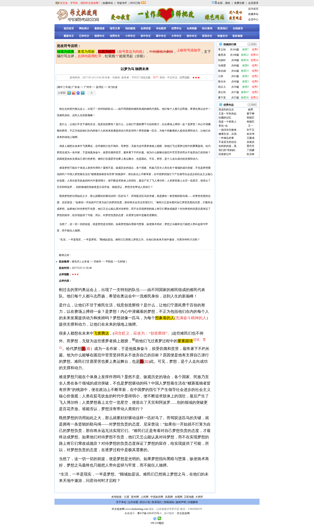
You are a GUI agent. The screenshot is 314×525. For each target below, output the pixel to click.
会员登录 (253, 2)
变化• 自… (224, 125)
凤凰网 (169, 496)
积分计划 (145, 502)
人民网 (144, 496)
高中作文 (161, 35)
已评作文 (84, 35)
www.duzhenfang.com (136, 508)
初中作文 (146, 35)
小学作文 (130, 35)
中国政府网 (156, 496)
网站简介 (84, 28)
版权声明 (181, 502)
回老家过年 (225, 154)
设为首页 (253, 8)
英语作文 (207, 35)
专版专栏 (122, 2)
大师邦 (199, 496)
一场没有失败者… (229, 129)
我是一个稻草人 (227, 121)
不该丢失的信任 (227, 141)
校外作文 (192, 35)
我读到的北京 (226, 109)
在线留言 (238, 28)
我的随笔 (130, 28)
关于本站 (121, 502)
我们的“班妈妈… (228, 150)
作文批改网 (118, 508)
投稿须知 (169, 502)
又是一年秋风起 (227, 113)
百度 (126, 496)
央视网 (178, 496)
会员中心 (253, 19)
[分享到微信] (159, 518)
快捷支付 (222, 35)
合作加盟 (133, 502)
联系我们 (222, 28)
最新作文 (69, 35)
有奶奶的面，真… (229, 146)
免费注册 (239, 2)
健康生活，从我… (229, 133)
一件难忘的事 (226, 137)
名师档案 (192, 28)
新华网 (135, 496)
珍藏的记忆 (225, 117)
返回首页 (69, 28)
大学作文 (176, 35)
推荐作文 (99, 35)
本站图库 (161, 28)
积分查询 (207, 28)
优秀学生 (176, 28)
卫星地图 (189, 496)
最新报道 (99, 28)
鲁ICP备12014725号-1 (149, 513)
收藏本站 (108, 2)
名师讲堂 (146, 28)
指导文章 (115, 28)
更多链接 (237, 35)
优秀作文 (115, 35)
